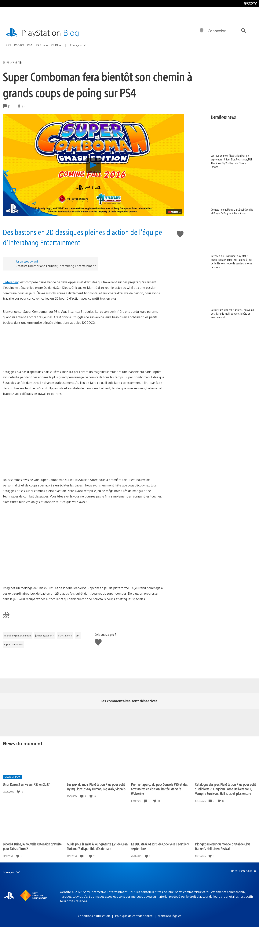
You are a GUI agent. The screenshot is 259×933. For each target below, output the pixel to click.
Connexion (217, 30)
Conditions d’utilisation (94, 916)
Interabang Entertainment (17, 635)
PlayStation (50, 32)
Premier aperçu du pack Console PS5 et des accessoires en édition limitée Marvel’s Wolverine (159, 789)
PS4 (29, 45)
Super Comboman (13, 644)
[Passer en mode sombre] (201, 30)
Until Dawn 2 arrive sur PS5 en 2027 (26, 784)
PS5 (8, 45)
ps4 (78, 635)
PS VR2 (19, 45)
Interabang (11, 282)
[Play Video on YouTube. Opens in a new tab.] (174, 211)
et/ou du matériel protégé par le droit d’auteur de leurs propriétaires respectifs (199, 896)
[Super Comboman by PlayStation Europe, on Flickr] (84, 347)
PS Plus (56, 45)
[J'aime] (19, 792)
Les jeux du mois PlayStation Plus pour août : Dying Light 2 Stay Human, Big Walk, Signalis (96, 786)
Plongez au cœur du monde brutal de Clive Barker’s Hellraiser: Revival (222, 846)
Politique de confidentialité (134, 916)
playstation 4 (65, 635)
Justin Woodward (27, 261)
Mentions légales (169, 916)
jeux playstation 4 (44, 635)
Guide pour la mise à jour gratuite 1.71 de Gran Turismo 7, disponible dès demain (97, 846)
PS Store (41, 45)
